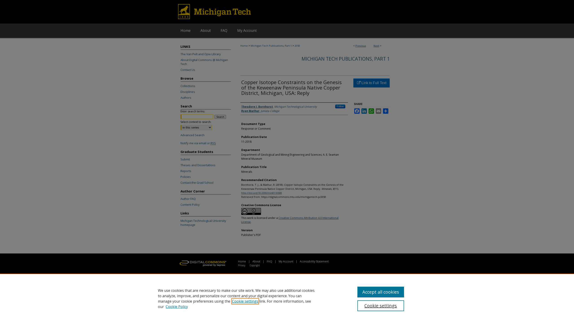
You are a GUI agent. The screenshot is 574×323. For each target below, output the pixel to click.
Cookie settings (245, 301)
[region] (287, 298)
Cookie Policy (177, 306)
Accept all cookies (380, 292)
